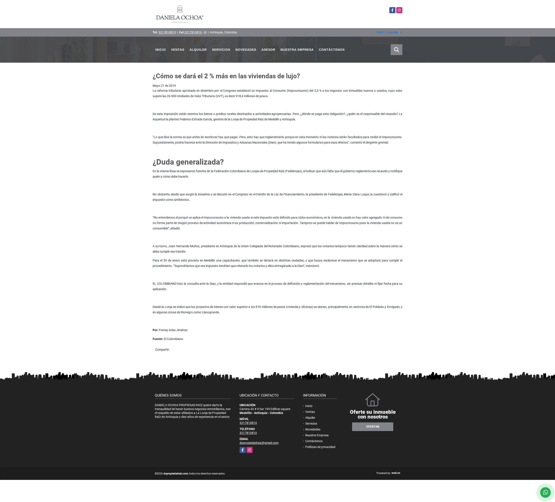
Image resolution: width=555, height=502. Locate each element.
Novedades (245, 49)
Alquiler (198, 49)
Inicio (160, 49)
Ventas (177, 49)
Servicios (221, 49)
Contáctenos (332, 49)
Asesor (268, 49)
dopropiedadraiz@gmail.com (259, 443)
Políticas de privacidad (320, 447)
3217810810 (167, 32)
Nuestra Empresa (297, 49)
